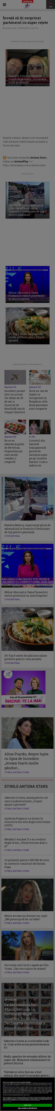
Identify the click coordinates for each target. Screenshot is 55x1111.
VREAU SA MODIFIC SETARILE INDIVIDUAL (27, 1108)
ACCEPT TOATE (27, 1105)
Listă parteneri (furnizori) (7, 1101)
